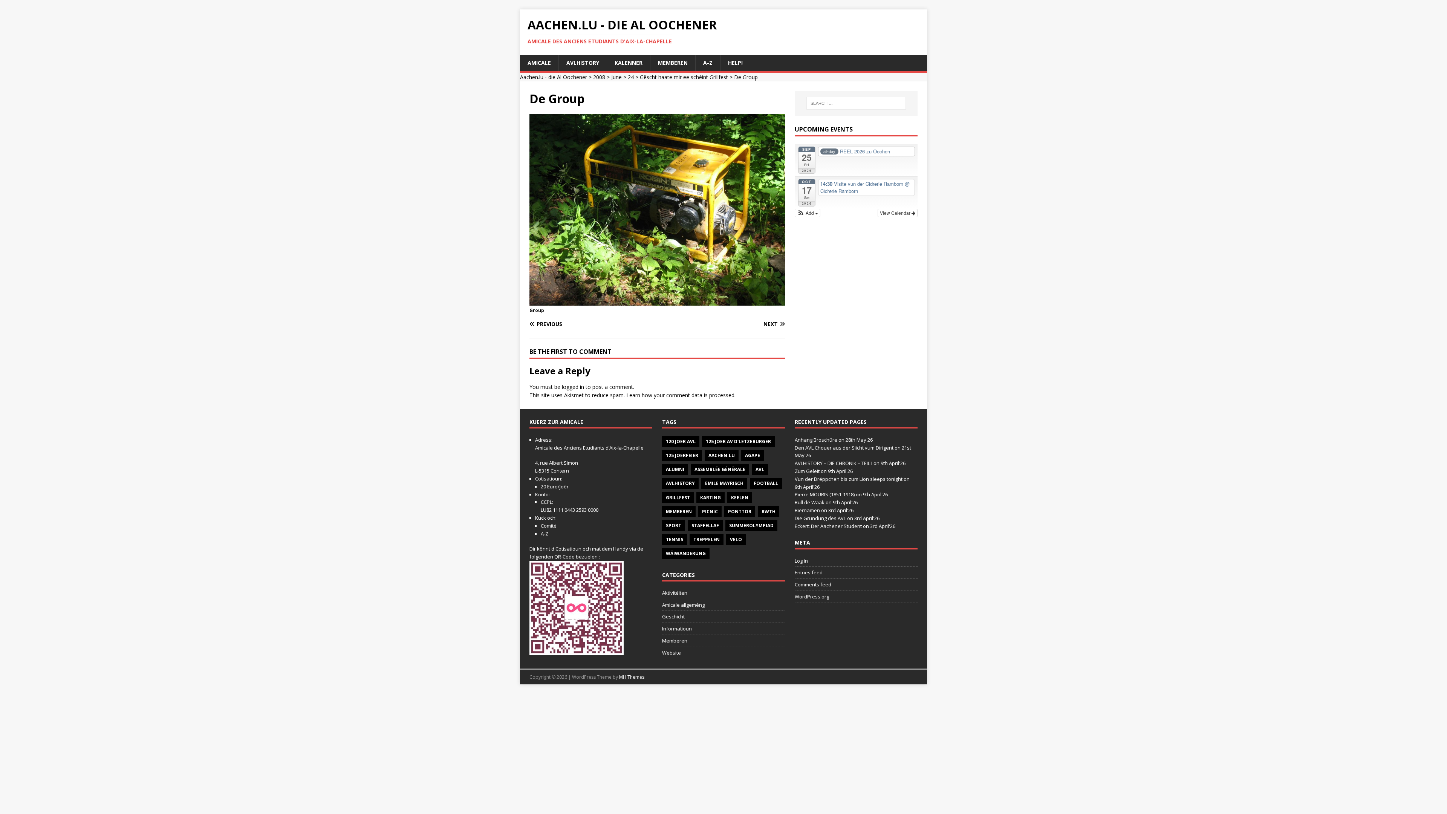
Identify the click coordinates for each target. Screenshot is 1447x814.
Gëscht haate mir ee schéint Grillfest (684, 77)
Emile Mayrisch (724, 483)
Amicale (539, 62)
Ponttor (739, 511)
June (616, 77)
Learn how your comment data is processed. (681, 395)
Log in (801, 560)
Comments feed (813, 584)
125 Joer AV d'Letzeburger (738, 441)
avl (760, 469)
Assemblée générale (719, 469)
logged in (573, 386)
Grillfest (678, 497)
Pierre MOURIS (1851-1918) (825, 494)
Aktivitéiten (674, 592)
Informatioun (677, 628)
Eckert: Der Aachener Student (828, 526)
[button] (807, 213)
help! (735, 62)
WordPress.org (812, 596)
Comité (549, 525)
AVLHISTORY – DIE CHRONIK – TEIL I (833, 463)
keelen (739, 497)
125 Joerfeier (682, 455)
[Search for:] (856, 103)
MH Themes (631, 677)
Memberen (673, 62)
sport (673, 525)
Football (766, 483)
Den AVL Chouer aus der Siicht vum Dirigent (844, 447)
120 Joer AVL (681, 441)
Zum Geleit (807, 471)
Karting (710, 497)
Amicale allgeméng (683, 604)
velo (736, 539)
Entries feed (809, 572)
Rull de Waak (809, 502)
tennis (674, 539)
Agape (752, 455)
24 (631, 77)
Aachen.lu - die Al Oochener (553, 77)
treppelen (706, 539)
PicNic (710, 511)
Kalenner (628, 62)
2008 (599, 77)
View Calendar (896, 213)
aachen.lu (721, 455)
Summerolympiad (751, 525)
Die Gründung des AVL (820, 518)
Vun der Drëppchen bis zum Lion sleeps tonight (848, 479)
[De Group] (657, 301)
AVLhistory (582, 62)
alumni (675, 469)
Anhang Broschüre (816, 439)
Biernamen (807, 510)
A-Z (708, 62)
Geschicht (673, 616)
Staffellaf (705, 525)
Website (671, 652)
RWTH (769, 511)
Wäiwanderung (686, 553)
